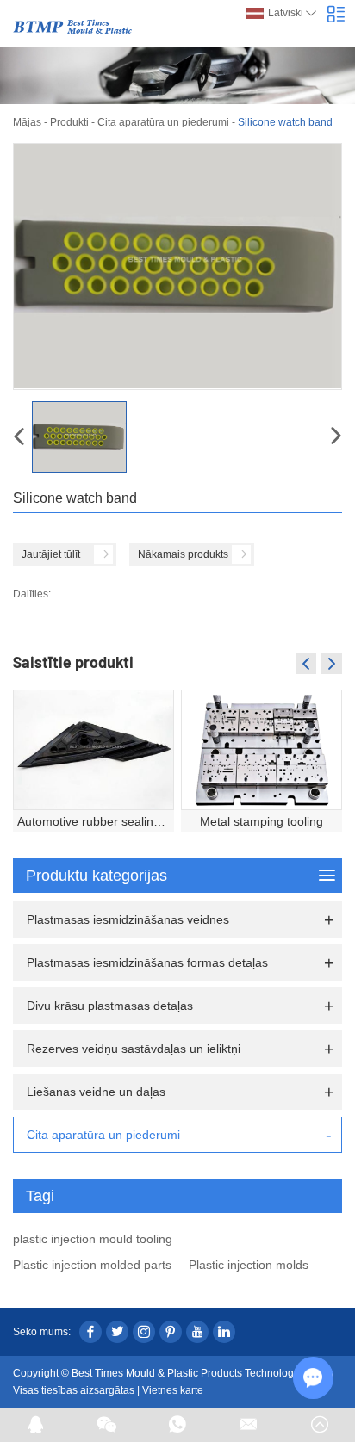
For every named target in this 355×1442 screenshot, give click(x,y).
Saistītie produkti (73, 662)
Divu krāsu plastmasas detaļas (110, 1005)
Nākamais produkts (183, 554)
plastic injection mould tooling (92, 1239)
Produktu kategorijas (96, 875)
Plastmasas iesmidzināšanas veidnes (128, 919)
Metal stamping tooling (261, 821)
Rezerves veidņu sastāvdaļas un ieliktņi (133, 1048)
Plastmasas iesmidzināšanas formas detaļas (147, 962)
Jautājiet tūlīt (51, 554)
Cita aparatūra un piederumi (163, 122)
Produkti (69, 122)
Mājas (27, 122)
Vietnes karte (172, 1390)
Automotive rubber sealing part (95, 821)
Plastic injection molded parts (92, 1265)
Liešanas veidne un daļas (96, 1092)
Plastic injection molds (248, 1265)
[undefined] (177, 266)
